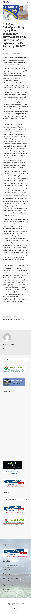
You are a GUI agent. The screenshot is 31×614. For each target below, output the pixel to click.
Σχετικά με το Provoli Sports (11, 578)
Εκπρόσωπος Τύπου (7, 316)
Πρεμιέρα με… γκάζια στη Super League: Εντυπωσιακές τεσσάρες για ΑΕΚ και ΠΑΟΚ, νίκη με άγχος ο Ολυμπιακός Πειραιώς (18, 411)
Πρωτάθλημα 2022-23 (19, 319)
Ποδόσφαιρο (5, 53)
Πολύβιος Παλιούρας (7, 319)
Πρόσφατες (7, 589)
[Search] (15, 359)
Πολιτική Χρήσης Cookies (10, 565)
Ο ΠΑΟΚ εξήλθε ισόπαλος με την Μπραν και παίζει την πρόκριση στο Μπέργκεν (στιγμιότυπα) (18, 438)
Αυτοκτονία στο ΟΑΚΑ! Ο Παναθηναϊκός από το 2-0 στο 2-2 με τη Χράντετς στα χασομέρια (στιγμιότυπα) (19, 450)
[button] (27, 2)
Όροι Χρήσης (7, 569)
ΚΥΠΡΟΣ (15, 316)
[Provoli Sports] (7, 2)
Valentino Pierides (15, 53)
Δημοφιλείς (7, 591)
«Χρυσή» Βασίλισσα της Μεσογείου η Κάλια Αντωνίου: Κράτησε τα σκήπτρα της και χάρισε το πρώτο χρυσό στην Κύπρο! (19, 398)
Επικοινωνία (7, 580)
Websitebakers (19, 604)
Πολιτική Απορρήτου (9, 567)
